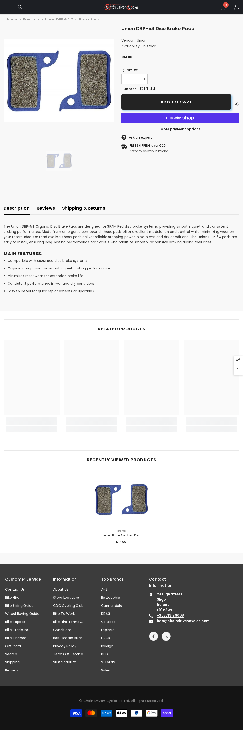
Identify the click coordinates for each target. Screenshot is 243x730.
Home (12, 19)
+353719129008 (170, 615)
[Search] (20, 7)
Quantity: (130, 70)
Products (31, 19)
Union (141, 40)
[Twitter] (166, 636)
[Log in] (236, 7)
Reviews (46, 208)
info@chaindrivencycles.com (183, 620)
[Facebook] (153, 636)
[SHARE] (235, 104)
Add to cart (176, 102)
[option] (59, 80)
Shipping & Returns (83, 208)
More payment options (180, 129)
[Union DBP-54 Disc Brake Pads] (122, 499)
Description (17, 208)
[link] (31, 423)
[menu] (6, 7)
